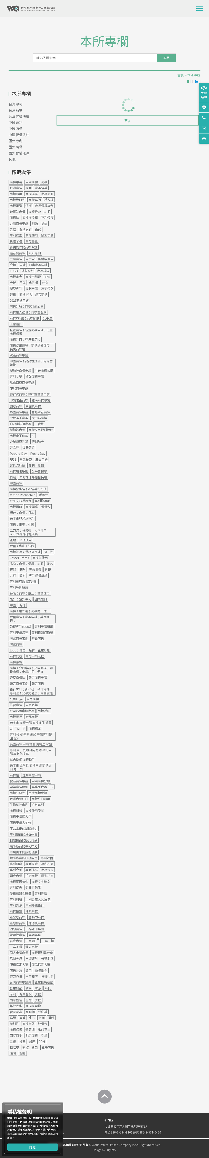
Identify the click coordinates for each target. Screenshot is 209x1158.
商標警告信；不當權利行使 (28, 489)
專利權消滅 (42, 501)
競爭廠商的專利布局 (23, 846)
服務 (22, 569)
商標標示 (35, 728)
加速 (32, 1041)
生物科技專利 (19, 804)
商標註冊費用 (41, 799)
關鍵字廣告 (45, 259)
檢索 (38, 988)
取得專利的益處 (20, 626)
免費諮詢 (204, 95)
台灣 (29, 1000)
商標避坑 (25, 294)
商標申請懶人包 (20, 816)
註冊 (47, 211)
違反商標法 (17, 677)
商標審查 (16, 276)
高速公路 (47, 288)
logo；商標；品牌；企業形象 (30, 650)
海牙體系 (28, 447)
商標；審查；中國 (22, 524)
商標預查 (47, 870)
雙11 (13, 459)
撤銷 (42, 1018)
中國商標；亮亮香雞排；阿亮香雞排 (31, 363)
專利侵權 (47, 217)
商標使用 (32, 235)
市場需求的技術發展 (23, 852)
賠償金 (42, 1023)
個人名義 (32, 947)
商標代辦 (16, 656)
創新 (35, 1047)
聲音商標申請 (38, 677)
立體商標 (16, 259)
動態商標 (16, 929)
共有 (13, 575)
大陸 (38, 1000)
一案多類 (16, 947)
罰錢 (13, 477)
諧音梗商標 (17, 253)
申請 (22, 265)
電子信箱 (204, 128)
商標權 (14, 775)
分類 (13, 265)
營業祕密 (16, 988)
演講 (13, 1018)
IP (51, 787)
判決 (35, 223)
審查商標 (16, 941)
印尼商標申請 (19, 388)
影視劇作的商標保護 (23, 247)
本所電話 (204, 117)
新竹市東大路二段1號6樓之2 (129, 1126)
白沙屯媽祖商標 (20, 424)
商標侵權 (41, 188)
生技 (32, 1018)
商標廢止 (32, 241)
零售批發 (35, 569)
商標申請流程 (35, 656)
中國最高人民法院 (38, 899)
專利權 (33, 282)
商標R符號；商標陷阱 (24, 318)
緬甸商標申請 (35, 376)
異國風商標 (33, 406)
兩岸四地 (16, 1035)
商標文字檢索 (41, 881)
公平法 (47, 318)
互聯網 (30, 1012)
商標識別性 (17, 200)
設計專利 (35, 253)
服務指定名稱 (19, 964)
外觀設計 (27, 271)
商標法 (14, 217)
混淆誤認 (25, 229)
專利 (29, 188)
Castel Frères (19, 558)
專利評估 (47, 858)
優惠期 (30, 1029)
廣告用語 (41, 459)
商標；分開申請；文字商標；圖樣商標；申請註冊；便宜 (31, 670)
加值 (47, 276)
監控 (25, 1047)
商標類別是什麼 (42, 952)
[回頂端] (104, 1096)
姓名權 (42, 1012)
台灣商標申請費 (20, 982)
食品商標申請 (19, 781)
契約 (22, 575)
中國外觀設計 (35, 905)
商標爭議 (16, 205)
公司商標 (33, 699)
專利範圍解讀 (19, 587)
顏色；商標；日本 (22, 512)
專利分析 (16, 870)
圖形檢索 (47, 876)
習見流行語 (17, 465)
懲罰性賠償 (33, 887)
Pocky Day (37, 453)
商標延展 (32, 194)
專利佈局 (32, 870)
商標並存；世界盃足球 (25, 552)
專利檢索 (16, 235)
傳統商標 (32, 911)
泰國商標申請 (19, 412)
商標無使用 (40, 558)
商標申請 (16, 182)
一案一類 (48, 941)
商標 (44, 182)
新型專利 (16, 288)
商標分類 (16, 970)
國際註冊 (41, 599)
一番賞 (39, 424)
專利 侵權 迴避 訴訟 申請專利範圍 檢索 (31, 736)
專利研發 (16, 864)
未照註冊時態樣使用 (33, 477)
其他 (12, 159)
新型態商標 (17, 917)
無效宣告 (16, 1006)
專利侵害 (16, 887)
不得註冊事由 (35, 929)
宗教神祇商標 (19, 418)
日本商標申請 (38, 265)
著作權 (48, 200)
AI (33, 435)
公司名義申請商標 (22, 711)
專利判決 (16, 905)
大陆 (38, 994)
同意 (32, 1147)
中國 (13, 605)
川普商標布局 (44, 370)
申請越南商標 (19, 400)
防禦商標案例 (19, 638)
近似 (13, 229)
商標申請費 (33, 276)
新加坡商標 (17, 430)
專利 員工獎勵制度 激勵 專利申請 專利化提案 (30, 752)
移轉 (48, 569)
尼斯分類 (16, 958)
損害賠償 (32, 976)
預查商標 (16, 876)
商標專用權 (33, 1006)
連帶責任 (16, 976)
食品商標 (32, 717)
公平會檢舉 (39, 471)
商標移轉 (16, 662)
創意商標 (16, 406)
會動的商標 (36, 917)
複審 (22, 1041)
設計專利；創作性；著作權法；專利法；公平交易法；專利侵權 (31, 691)
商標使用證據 (35, 810)
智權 (13, 294)
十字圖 (30, 941)
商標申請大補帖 (20, 822)
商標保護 (16, 1029)
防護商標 (38, 638)
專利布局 (47, 864)
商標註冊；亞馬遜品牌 (25, 339)
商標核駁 (43, 271)
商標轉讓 (32, 507)
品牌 (22, 282)
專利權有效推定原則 (23, 581)
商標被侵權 (30, 217)
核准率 (14, 1047)
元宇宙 (30, 259)
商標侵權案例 (44, 205)
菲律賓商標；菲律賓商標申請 (30, 394)
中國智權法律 (19, 134)
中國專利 (15, 122)
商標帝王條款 (19, 435)
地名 (50, 563)
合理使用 (25, 540)
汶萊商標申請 (19, 355)
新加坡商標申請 (20, 370)
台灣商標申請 (19, 223)
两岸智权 (25, 994)
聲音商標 (38, 683)
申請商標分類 (41, 781)
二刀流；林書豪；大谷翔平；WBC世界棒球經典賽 (30, 532)
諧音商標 (41, 294)
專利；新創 (36, 465)
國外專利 (15, 140)
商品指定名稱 (41, 964)
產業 (22, 1018)
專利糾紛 (16, 899)
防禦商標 (16, 644)
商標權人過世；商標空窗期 (28, 312)
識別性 (14, 1023)
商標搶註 (16, 911)
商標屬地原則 (19, 471)
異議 (13, 1041)
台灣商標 (15, 110)
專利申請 (32, 288)
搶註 (44, 223)
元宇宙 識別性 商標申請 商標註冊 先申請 (30, 767)
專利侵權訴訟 (38, 575)
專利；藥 (16, 376)
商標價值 (16, 507)
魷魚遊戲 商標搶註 (22, 759)
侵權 (29, 205)
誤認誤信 (35, 935)
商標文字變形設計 (41, 430)
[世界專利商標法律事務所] (30, 9)
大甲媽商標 (39, 418)
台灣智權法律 (19, 116)
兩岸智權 (16, 1000)
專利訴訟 (41, 893)
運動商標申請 (31, 775)
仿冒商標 (16, 705)
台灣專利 (15, 104)
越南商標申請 (41, 400)
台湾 (45, 282)
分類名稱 (47, 958)
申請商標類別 (19, 787)
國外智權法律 (19, 153)
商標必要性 (17, 793)
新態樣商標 (17, 923)
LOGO (14, 271)
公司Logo (16, 699)
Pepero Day (18, 453)
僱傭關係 (41, 970)
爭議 (51, 1018)
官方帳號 (204, 107)
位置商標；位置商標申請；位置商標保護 (31, 332)
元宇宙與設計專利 (22, 518)
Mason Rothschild (23, 495)
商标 (48, 988)
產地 (13, 540)
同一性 (48, 552)
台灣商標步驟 (38, 793)
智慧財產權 (17, 211)
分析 (13, 282)
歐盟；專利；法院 (22, 546)
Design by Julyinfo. (104, 1150)
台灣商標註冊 (19, 799)
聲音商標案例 (19, 683)
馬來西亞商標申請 (22, 382)
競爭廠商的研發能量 (23, 858)
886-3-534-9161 (121, 1132)
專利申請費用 (44, 626)
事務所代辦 (39, 787)
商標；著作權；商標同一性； (30, 611)
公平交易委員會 (20, 501)
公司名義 (32, 705)
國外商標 (15, 146)
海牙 (22, 605)
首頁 (180, 75)
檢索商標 (32, 876)
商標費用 (16, 194)
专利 (13, 994)
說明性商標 (17, 935)
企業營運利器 (19, 441)
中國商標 (15, 128)
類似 (13, 569)
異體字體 (16, 241)
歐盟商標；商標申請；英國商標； (30, 619)
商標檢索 (35, 211)
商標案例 (35, 200)
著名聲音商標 (41, 412)
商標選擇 (16, 717)
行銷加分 (38, 441)
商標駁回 (44, 711)
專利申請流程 (19, 632)
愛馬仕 (43, 495)
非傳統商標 (36, 923)
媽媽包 (45, 507)
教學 (29, 988)
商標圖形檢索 (19, 881)
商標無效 (28, 1023)
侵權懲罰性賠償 (20, 893)
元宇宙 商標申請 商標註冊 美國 (30, 722)
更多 (127, 120)
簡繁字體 (47, 235)
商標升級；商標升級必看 (26, 306)
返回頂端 (204, 138)
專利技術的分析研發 (23, 834)
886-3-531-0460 (150, 1132)
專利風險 (32, 864)
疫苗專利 (38, 804)
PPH (42, 1041)
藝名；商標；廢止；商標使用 (30, 593)
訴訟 (38, 229)
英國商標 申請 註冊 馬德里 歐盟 (31, 744)
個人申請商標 (19, 952)
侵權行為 (47, 976)
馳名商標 (32, 1035)
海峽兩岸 (44, 1029)
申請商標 (32, 182)
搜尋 (166, 57)
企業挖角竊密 (44, 982)
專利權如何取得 (42, 632)
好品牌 (14, 447)
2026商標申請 (19, 300)
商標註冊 (47, 194)
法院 (13, 1053)
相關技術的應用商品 (23, 840)
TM (17, 728)
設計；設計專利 (20, 599)
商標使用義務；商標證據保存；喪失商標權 (31, 347)
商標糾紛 (16, 810)
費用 (29, 970)
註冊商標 (48, 1047)
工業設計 (16, 324)
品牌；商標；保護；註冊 (26, 563)
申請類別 (32, 958)
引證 (44, 1035)
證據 (22, 1053)
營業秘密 (26, 459)
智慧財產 (16, 1012)
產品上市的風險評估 (23, 828)
